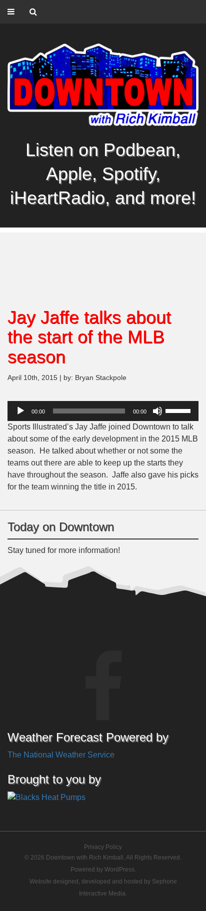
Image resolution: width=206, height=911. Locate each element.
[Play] (21, 411)
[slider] (180, 410)
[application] (103, 411)
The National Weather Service (61, 754)
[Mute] (157, 411)
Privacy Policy (103, 847)
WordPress (119, 869)
